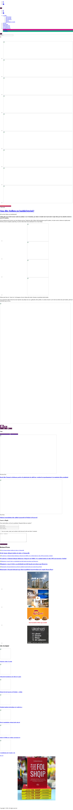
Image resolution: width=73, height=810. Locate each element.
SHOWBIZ (5, 24)
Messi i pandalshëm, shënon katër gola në (10, 722)
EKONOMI (8, 18)
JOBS (5, 29)
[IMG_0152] (38, 184)
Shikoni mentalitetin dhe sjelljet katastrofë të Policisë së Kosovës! (18, 517)
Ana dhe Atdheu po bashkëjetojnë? (17, 211)
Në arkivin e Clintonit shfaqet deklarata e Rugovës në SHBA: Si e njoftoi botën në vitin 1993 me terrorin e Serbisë (33, 558)
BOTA (7, 20)
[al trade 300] (38, 240)
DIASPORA (9, 19)
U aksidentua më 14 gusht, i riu (7, 752)
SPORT (4, 23)
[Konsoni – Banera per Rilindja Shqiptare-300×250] (38, 276)
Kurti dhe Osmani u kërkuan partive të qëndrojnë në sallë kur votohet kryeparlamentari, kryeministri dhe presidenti (34, 477)
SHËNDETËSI (6, 25)
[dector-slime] (38, 94)
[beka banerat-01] (38, 76)
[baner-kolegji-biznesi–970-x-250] (38, 148)
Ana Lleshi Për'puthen (5, 434)
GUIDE (6, 31)
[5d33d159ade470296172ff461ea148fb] (38, 112)
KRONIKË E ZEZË (10, 22)
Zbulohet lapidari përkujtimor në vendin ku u (11, 707)
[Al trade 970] (38, 58)
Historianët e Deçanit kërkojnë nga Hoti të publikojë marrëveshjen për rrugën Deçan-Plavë (26, 569)
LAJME (5, 15)
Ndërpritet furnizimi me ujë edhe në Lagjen (10, 676)
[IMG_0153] (38, 294)
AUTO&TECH (6, 27)
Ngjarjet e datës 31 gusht (6, 661)
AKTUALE (8, 16)
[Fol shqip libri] (36, 800)
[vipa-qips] (38, 202)
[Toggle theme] (1, 8)
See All (1, 755)
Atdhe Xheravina (14, 434)
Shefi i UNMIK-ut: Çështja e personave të (10, 737)
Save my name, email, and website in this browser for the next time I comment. (19, 531)
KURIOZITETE (6, 28)
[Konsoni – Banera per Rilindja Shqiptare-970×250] (38, 166)
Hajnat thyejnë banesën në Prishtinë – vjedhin (11, 692)
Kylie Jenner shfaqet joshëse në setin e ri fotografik (15, 553)
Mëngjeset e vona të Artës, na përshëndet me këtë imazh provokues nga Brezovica (23, 564)
